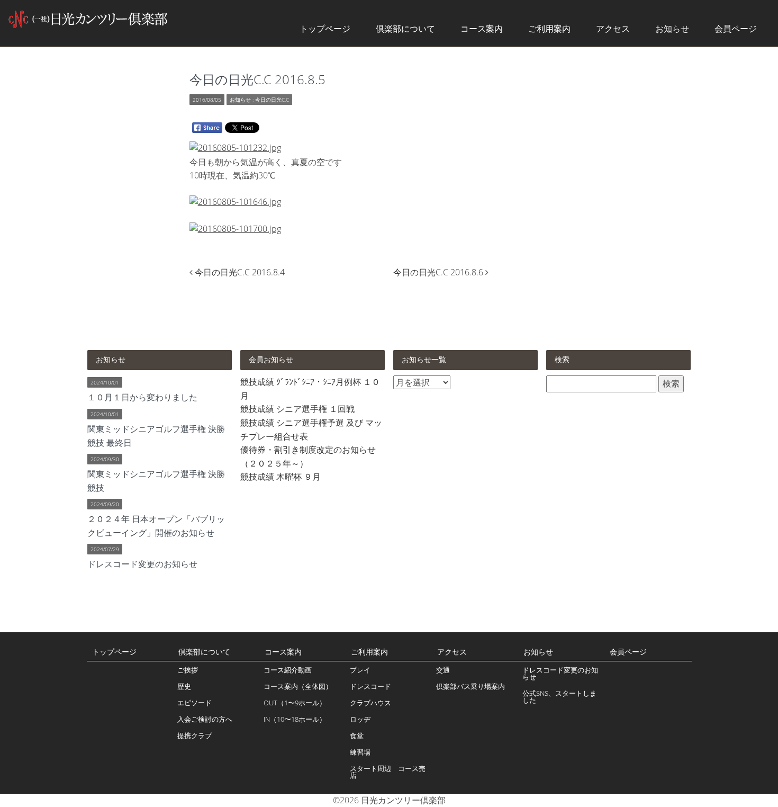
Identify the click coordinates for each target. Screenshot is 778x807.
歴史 (184, 686)
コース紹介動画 (288, 670)
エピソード (194, 702)
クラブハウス (370, 702)
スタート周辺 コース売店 (388, 772)
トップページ (325, 28)
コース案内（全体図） (298, 686)
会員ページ (735, 28)
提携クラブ (194, 735)
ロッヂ (360, 719)
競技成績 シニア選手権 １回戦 (297, 409)
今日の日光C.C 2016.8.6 (439, 272)
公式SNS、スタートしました (559, 696)
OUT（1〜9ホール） (295, 702)
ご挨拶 (187, 670)
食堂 (357, 735)
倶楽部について (405, 28)
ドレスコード (370, 686)
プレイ (360, 670)
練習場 (360, 752)
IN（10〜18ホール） (295, 719)
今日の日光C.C (272, 99)
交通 (443, 670)
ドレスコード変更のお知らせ (560, 673)
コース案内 (481, 28)
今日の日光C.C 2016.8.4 (240, 272)
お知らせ (672, 28)
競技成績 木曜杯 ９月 (280, 476)
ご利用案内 (549, 28)
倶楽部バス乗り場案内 (470, 686)
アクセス (613, 28)
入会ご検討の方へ (204, 719)
